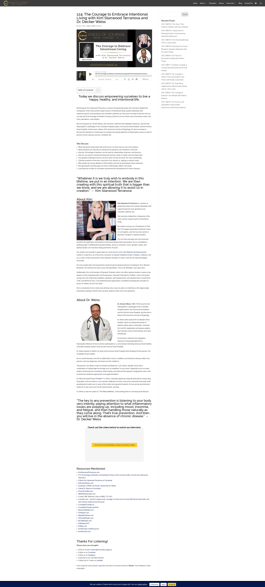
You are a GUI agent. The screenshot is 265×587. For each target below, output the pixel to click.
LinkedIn (99, 560)
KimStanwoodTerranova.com (88, 472)
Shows (221, 3)
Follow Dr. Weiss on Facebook (89, 488)
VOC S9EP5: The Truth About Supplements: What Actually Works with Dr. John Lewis (174, 86)
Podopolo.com (83, 513)
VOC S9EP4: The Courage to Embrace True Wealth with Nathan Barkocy (173, 95)
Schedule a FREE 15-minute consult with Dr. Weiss (97, 486)
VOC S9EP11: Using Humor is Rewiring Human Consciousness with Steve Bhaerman (173, 33)
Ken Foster (82, 26)
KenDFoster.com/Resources (88, 529)
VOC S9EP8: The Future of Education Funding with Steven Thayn (172, 58)
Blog (240, 3)
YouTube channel (97, 558)
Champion (212, 3)
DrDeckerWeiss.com (85, 483)
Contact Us (249, 3)
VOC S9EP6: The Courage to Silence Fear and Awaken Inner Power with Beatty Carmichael (172, 77)
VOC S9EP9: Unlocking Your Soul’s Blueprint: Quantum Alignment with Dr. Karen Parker (174, 49)
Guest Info (230, 3)
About (202, 3)
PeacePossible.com (85, 491)
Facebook (91, 552)
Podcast (99, 26)
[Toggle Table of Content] (96, 90)
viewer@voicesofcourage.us (101, 550)
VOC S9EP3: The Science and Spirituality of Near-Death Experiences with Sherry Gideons (173, 104)
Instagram (91, 555)
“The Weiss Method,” (106, 391)
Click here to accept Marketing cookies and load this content (114, 445)
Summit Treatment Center (123, 255)
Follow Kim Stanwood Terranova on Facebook (95, 480)
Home (195, 3)
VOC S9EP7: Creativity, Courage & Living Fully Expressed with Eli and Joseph (174, 67)
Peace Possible (96, 379)
